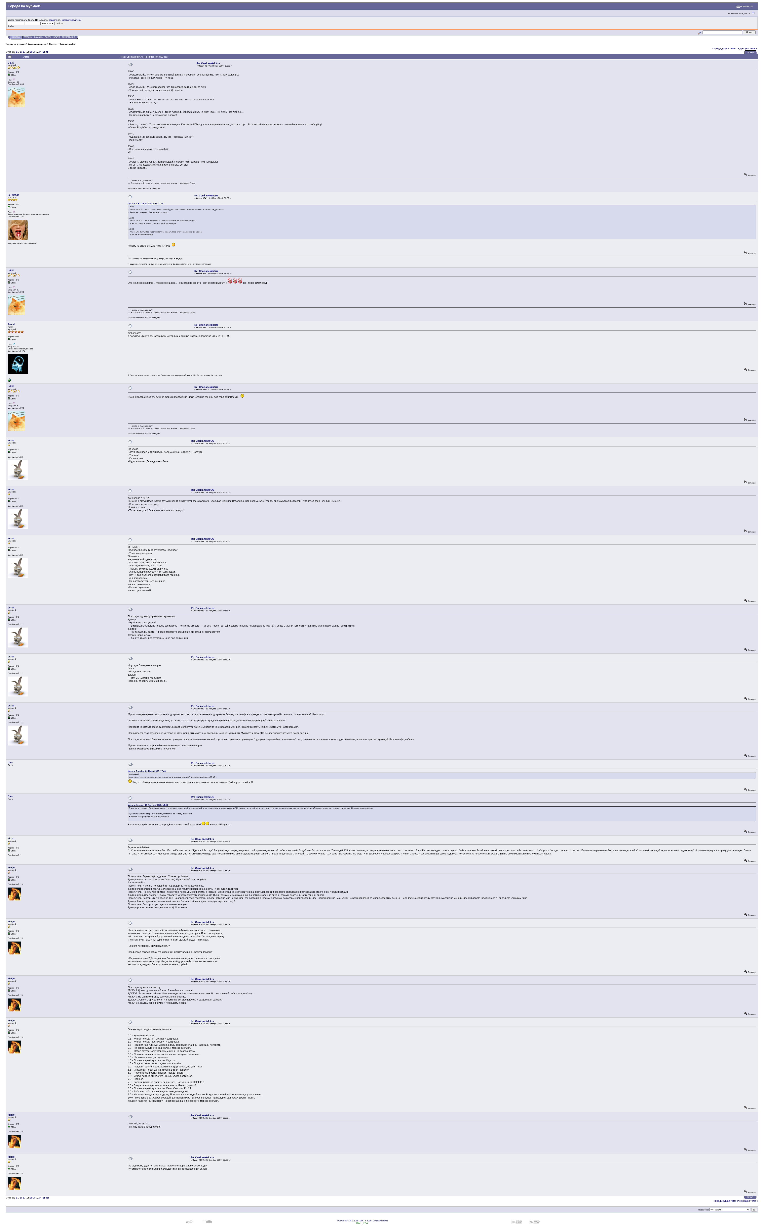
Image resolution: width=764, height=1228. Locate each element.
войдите (53, 20)
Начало (16, 37)
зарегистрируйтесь (71, 20)
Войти (57, 37)
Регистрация (68, 37)
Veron (11, 440)
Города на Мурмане (16, 44)
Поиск (48, 37)
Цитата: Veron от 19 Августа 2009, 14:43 (148, 805)
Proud (11, 324)
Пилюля (53, 44)
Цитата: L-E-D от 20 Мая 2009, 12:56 (146, 203)
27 (39, 52)
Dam (10, 762)
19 (31, 52)
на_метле (13, 195)
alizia (11, 838)
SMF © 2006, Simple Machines (374, 1221)
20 (34, 52)
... (19, 52)
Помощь (38, 37)
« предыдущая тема (723, 48)
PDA (365, 1223)
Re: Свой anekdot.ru (208, 63)
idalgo (11, 867)
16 (21, 52)
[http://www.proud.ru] (9, 381)
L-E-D (11, 62)
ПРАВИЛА (28, 37)
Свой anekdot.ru (67, 44)
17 (24, 52)
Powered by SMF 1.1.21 (347, 1221)
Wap (358, 1223)
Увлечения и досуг (37, 44)
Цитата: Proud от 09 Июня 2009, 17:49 (147, 771)
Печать (750, 52)
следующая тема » (746, 48)
